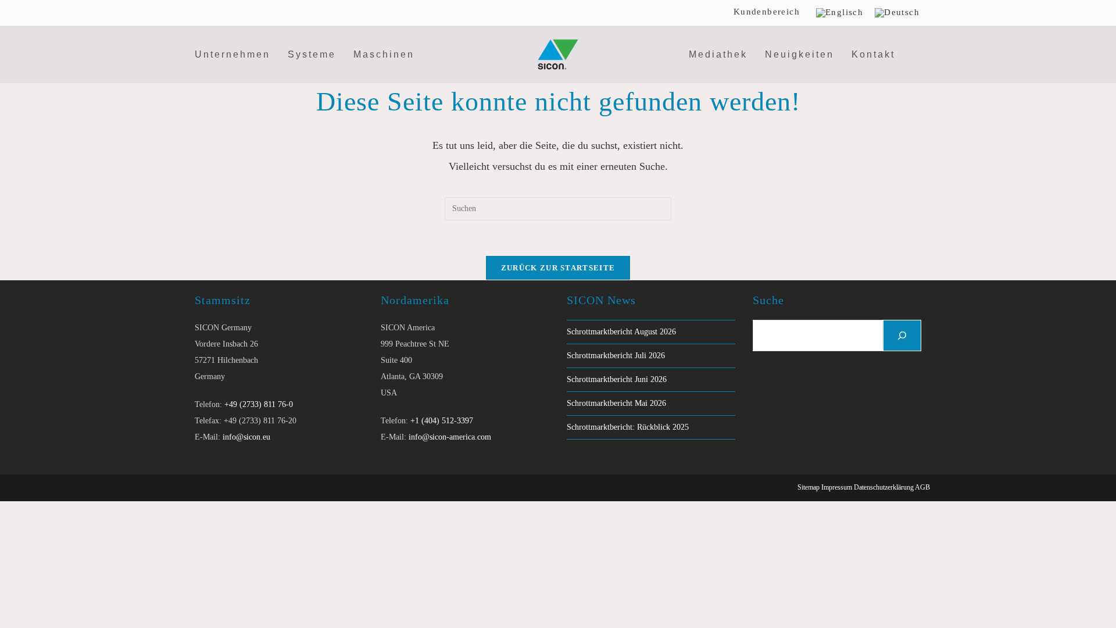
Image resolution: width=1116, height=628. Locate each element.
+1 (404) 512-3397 (441, 420)
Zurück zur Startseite (558, 267)
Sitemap (808, 487)
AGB (922, 487)
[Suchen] (902, 335)
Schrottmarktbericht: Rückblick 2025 (628, 427)
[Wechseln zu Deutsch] (897, 13)
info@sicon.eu (246, 437)
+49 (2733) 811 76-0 (258, 404)
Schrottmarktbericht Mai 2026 (616, 403)
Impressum (836, 487)
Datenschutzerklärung (884, 487)
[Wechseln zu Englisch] (839, 13)
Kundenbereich (767, 11)
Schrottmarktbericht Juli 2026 (616, 355)
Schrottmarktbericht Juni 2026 (617, 379)
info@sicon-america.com (450, 437)
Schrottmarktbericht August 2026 (621, 331)
